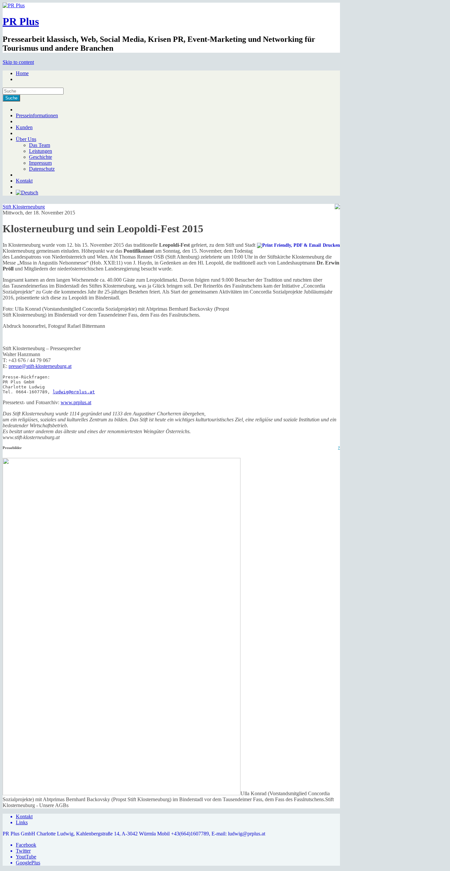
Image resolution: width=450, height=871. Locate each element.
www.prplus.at (76, 402)
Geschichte (40, 157)
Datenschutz (42, 169)
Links (22, 822)
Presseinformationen (37, 115)
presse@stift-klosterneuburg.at (40, 366)
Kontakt (24, 180)
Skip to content (18, 62)
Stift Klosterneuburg (24, 207)
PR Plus (21, 21)
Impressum (40, 163)
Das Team (39, 145)
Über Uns (26, 139)
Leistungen (40, 151)
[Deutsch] (27, 192)
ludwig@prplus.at (74, 391)
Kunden (24, 127)
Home (22, 73)
